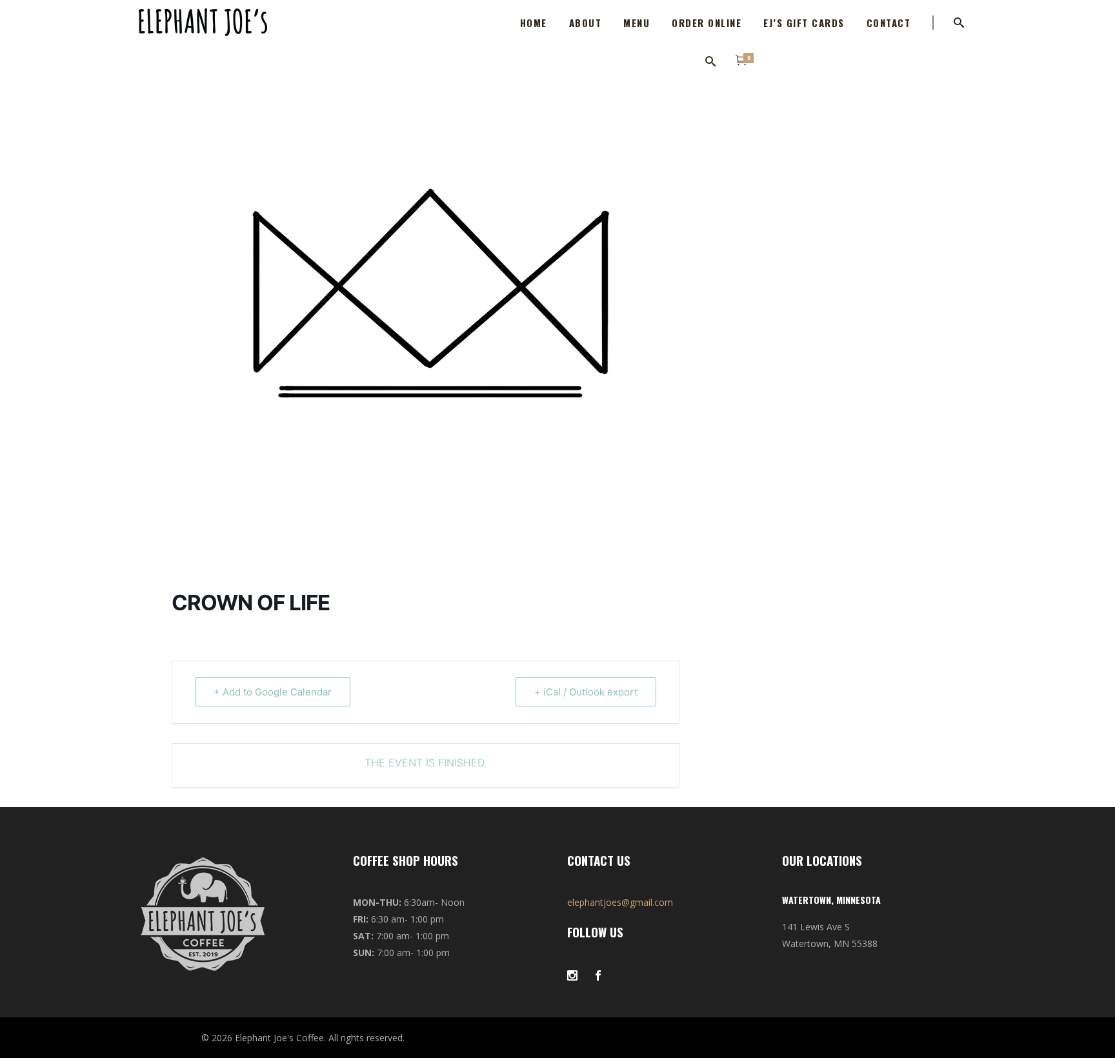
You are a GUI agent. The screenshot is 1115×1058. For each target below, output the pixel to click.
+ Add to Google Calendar (273, 692)
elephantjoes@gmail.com (620, 902)
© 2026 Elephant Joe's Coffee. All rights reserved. (303, 1038)
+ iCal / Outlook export (586, 692)
